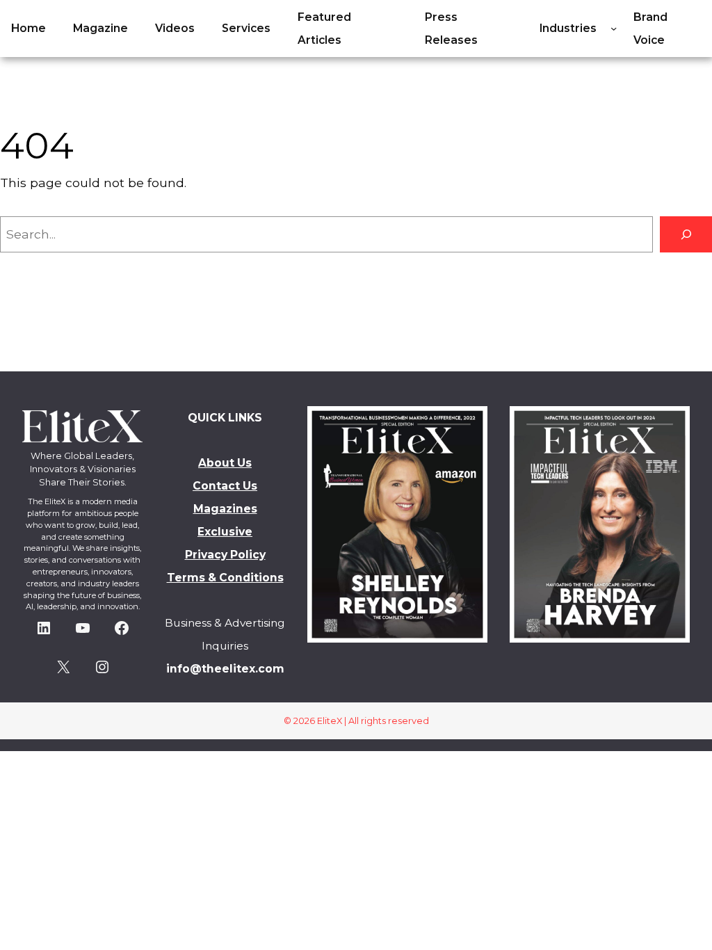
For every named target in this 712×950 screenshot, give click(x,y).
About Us (225, 462)
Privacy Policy (225, 554)
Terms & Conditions (225, 577)
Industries (568, 28)
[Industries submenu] (613, 28)
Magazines (225, 508)
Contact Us (225, 485)
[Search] (686, 234)
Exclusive (224, 531)
